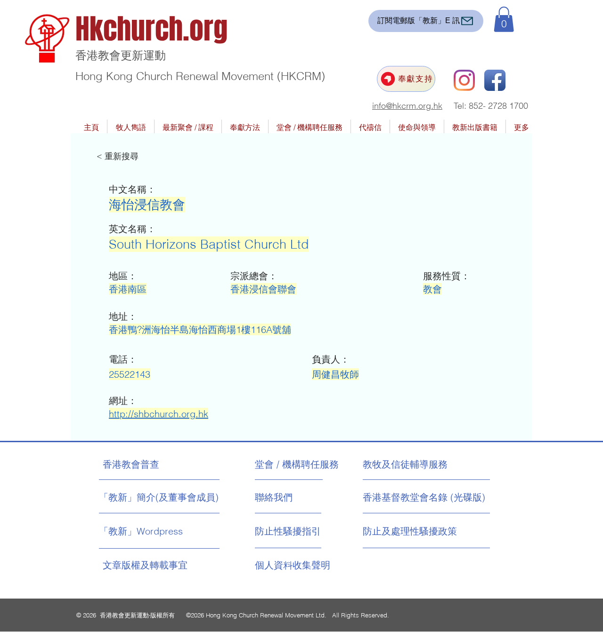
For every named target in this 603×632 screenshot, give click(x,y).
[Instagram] (464, 80)
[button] (503, 19)
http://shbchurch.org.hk (158, 414)
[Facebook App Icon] (494, 80)
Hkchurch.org (151, 29)
